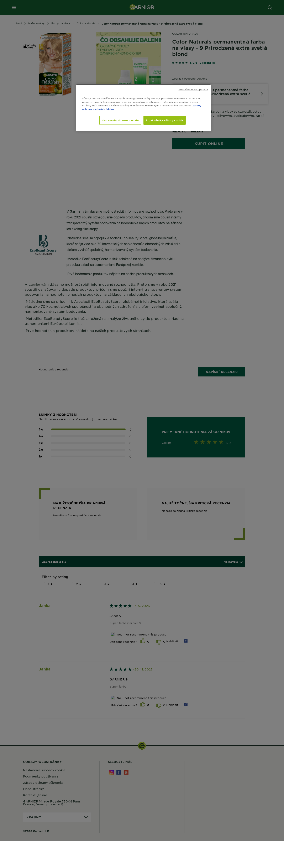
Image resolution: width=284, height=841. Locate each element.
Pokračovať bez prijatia (193, 89)
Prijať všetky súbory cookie (164, 120)
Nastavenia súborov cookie (120, 120)
